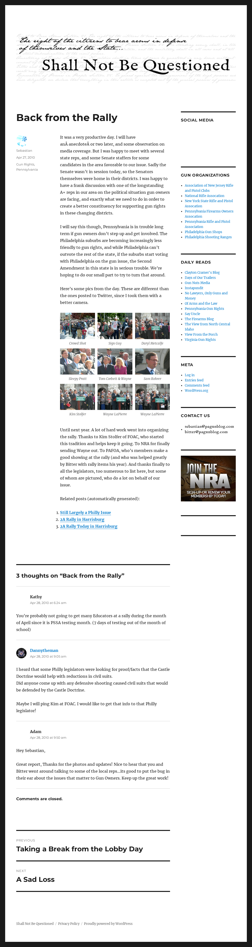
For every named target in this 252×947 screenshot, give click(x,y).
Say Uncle (192, 314)
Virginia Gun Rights (200, 340)
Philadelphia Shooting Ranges (208, 237)
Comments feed (197, 385)
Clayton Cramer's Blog (202, 273)
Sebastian (24, 150)
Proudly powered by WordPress (108, 924)
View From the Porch (201, 334)
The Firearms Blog (199, 319)
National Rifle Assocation (204, 196)
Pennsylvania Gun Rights (204, 309)
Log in (190, 375)
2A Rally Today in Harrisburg (88, 526)
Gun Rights (25, 164)
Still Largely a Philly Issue (85, 512)
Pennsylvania (27, 169)
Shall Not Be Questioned (35, 924)
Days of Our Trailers (200, 278)
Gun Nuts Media (197, 283)
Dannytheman (44, 650)
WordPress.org (196, 391)
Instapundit (194, 288)
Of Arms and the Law (201, 303)
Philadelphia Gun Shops (203, 232)
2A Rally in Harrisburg (82, 519)
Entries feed (194, 380)
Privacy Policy (68, 924)
